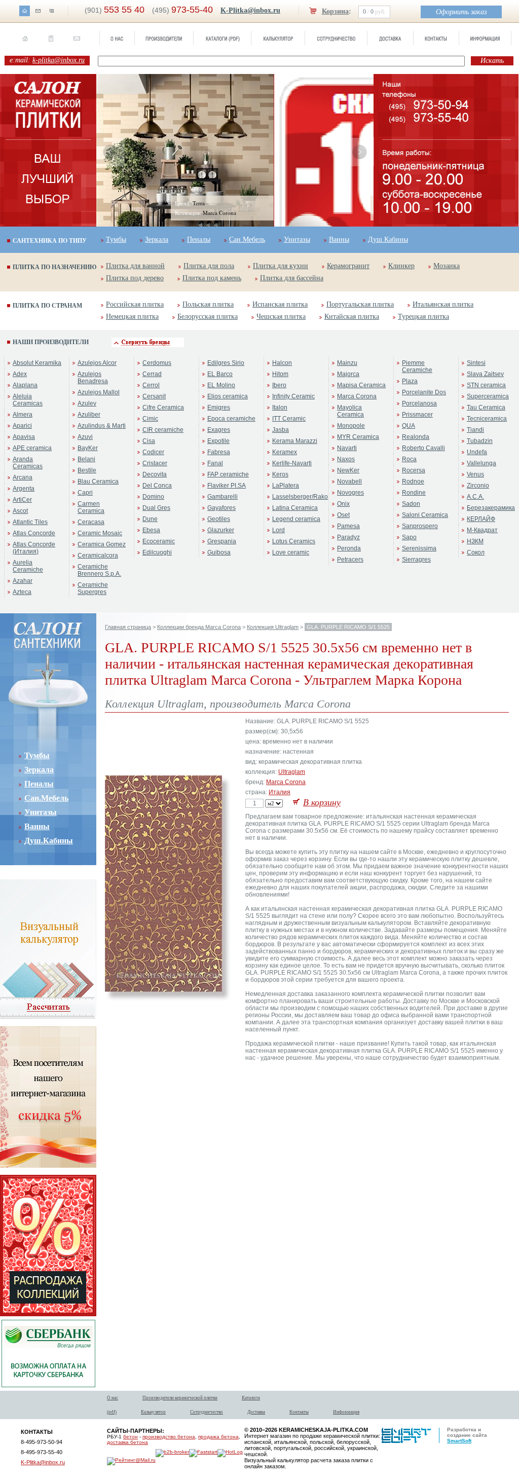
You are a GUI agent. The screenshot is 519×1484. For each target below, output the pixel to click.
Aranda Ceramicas (28, 463)
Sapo (409, 537)
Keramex (284, 452)
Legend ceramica (296, 519)
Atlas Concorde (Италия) (34, 548)
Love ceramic (290, 552)
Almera (22, 414)
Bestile (87, 470)
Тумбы (116, 239)
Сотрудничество (206, 1412)
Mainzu (347, 362)
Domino (153, 496)
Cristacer (154, 463)
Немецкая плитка (132, 316)
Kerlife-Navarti (292, 463)
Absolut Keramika (37, 362)
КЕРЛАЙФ (481, 519)
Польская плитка (208, 304)
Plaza (410, 381)
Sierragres (416, 559)
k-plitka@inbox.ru (58, 60)
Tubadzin (480, 440)
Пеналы (198, 239)
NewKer (348, 470)
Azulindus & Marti (102, 425)
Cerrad (152, 374)
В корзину (322, 802)
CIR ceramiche (162, 429)
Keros (280, 474)
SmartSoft (459, 1440)
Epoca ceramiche (231, 418)
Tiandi (475, 429)
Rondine (414, 492)
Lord (278, 530)
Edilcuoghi (157, 552)
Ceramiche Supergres (93, 588)
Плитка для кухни (280, 266)
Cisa (148, 440)
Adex (20, 374)
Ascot (20, 510)
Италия (279, 792)
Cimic (150, 418)
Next (359, 152)
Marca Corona (357, 396)
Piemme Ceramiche (417, 366)
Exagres (218, 429)
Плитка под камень (211, 278)
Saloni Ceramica (425, 514)
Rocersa (413, 470)
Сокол (476, 552)
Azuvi (85, 436)
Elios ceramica (227, 396)
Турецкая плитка (423, 316)
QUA (408, 425)
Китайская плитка (351, 316)
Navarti (347, 448)
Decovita (154, 474)
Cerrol (151, 385)
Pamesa (348, 526)
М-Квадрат (482, 530)
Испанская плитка (280, 304)
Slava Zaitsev (485, 374)
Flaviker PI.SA (226, 485)
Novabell (349, 481)
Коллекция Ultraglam (273, 627)
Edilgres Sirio (225, 362)
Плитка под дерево (135, 278)
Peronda (349, 548)
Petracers (350, 559)
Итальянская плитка (443, 304)
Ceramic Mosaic (100, 533)
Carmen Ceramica (91, 507)
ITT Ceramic (289, 418)
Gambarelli (222, 496)
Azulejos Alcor (97, 362)
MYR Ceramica (358, 436)
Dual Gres (156, 507)
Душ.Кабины (388, 239)
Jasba (280, 429)
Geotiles (218, 519)
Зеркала (156, 239)
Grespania (221, 541)
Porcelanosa (419, 403)
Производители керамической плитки (179, 1397)
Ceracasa (91, 522)
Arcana (22, 477)
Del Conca (157, 485)
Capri (85, 492)
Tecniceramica (487, 418)
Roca (409, 459)
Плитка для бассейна (291, 278)
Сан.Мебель (247, 239)
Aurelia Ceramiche (28, 566)
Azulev (87, 403)
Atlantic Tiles (30, 522)
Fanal (215, 463)
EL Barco (220, 374)
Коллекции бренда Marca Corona (199, 627)
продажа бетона (218, 1436)
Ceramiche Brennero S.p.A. (99, 570)
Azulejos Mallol (99, 392)
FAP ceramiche (228, 474)
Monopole (351, 425)
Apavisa (24, 436)
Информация (346, 1412)
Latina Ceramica (295, 507)
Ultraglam (291, 771)
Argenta (23, 488)
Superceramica (488, 396)
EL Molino (221, 385)
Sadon (411, 503)
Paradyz (348, 537)
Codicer (153, 452)
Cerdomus (156, 362)
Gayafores (221, 507)
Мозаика (446, 266)
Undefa (477, 452)
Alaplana (25, 385)
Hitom (280, 374)
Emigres (218, 407)
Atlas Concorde (34, 533)
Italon (279, 407)
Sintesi (476, 362)
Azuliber (89, 414)
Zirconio (478, 485)
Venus (475, 474)
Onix (343, 503)
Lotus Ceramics (293, 541)
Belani (86, 459)
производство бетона (168, 1436)
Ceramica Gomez (102, 544)
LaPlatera (285, 485)
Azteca (22, 592)
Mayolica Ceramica (350, 411)
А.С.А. (475, 496)
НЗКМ (475, 541)
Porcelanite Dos (424, 392)
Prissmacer (417, 414)
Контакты (299, 1412)
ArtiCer (22, 499)
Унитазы (297, 239)
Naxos (346, 459)
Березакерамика (491, 507)
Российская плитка (135, 304)
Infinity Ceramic (293, 396)
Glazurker (220, 530)
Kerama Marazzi (294, 440)
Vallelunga (481, 463)
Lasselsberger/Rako (300, 496)
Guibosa (219, 552)
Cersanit (154, 396)
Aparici (22, 425)
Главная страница (128, 627)
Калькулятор (153, 1412)
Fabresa (218, 452)
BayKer (88, 448)
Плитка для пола (208, 266)
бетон (130, 1436)
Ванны (339, 239)
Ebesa (151, 530)
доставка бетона (127, 1442)
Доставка (256, 1412)
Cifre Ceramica (163, 407)
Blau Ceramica (98, 481)
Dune (150, 519)
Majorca (348, 374)
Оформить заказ (461, 12)
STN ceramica (486, 385)
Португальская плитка (360, 304)
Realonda (415, 436)
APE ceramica (32, 448)
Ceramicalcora (98, 555)
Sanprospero (420, 526)
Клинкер (401, 266)
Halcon (282, 362)
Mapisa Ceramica (361, 385)
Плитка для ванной (135, 266)
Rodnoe (413, 481)
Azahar (22, 580)
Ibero (279, 385)
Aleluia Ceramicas (28, 400)
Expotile (218, 440)
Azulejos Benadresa (93, 377)
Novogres (350, 492)
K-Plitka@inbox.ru (250, 10)
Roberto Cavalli (423, 448)
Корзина (335, 11)
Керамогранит (348, 266)
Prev (110, 152)
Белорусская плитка (207, 316)
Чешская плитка (281, 316)
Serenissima (419, 548)
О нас (112, 1397)
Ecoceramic (158, 541)
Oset (343, 514)
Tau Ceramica (486, 407)
